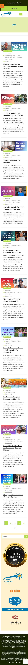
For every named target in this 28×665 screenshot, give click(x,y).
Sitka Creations (22, 637)
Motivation (19, 57)
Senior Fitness (8, 59)
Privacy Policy (11, 637)
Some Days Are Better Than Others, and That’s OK (13, 208)
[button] (2, 6)
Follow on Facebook (14, 3)
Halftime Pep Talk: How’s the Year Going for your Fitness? (12, 448)
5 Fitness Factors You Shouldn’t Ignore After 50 (13, 114)
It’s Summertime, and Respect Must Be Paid (11, 398)
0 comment (8, 61)
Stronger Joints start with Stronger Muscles (13, 496)
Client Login (14, 8)
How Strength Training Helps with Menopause (12, 251)
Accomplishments (10, 55)
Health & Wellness (10, 57)
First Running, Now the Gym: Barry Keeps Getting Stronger (13, 66)
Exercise (19, 55)
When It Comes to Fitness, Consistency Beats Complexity (13, 350)
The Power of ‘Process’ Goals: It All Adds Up (12, 300)
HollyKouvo (8, 54)
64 (23, 523)
